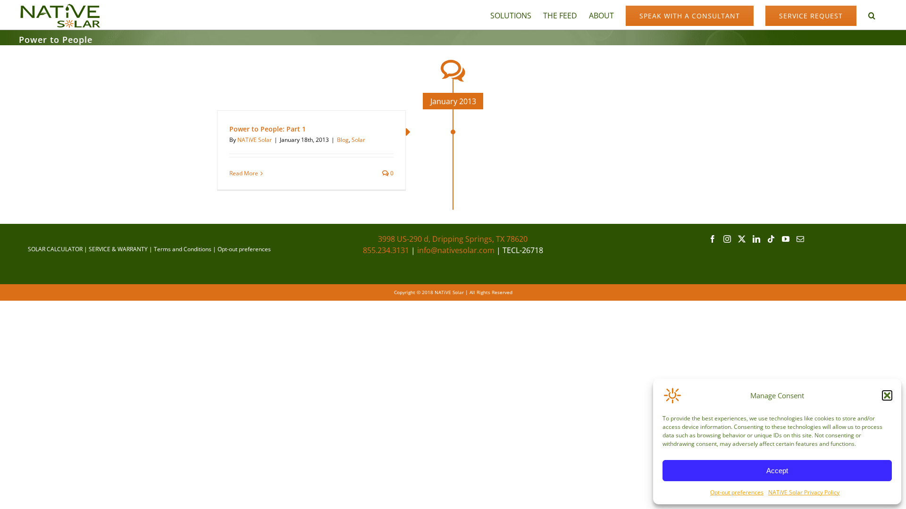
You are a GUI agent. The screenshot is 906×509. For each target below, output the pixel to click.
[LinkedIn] (756, 239)
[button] (887, 395)
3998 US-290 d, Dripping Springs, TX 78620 (453, 239)
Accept (777, 471)
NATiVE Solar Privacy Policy (803, 492)
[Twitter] (742, 239)
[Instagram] (727, 239)
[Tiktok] (771, 239)
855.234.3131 (386, 250)
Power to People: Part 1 (267, 128)
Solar (358, 140)
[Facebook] (712, 239)
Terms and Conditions (182, 249)
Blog (343, 140)
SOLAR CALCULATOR (55, 249)
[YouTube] (785, 239)
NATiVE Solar (254, 140)
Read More (243, 173)
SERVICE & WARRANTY (118, 249)
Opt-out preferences (736, 492)
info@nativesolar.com (456, 250)
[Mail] (800, 239)
